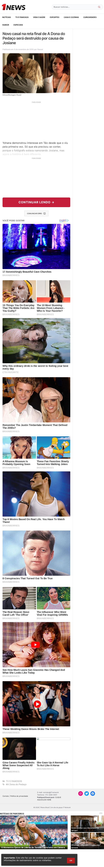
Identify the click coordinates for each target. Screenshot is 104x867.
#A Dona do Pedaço (16, 784)
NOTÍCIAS (6, 17)
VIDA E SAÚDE (39, 17)
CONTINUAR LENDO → (36, 202)
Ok (71, 860)
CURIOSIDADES (90, 17)
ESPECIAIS (18, 25)
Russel (40, 49)
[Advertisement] (36, 121)
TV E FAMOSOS (22, 17)
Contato (6, 796)
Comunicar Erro (34, 213)
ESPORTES (54, 17)
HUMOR (5, 25)
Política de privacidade (19, 796)
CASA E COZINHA (71, 17)
